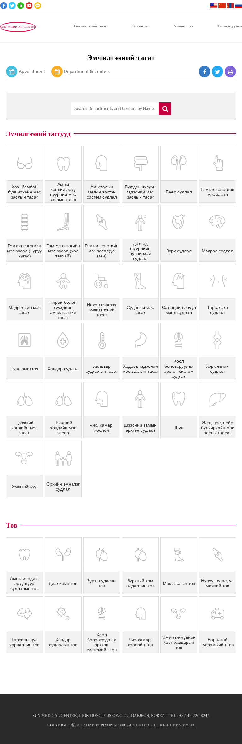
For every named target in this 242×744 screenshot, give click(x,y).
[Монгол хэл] (230, 5)
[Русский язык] (238, 5)
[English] (213, 5)
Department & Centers (87, 71)
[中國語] (222, 5)
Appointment (32, 71)
